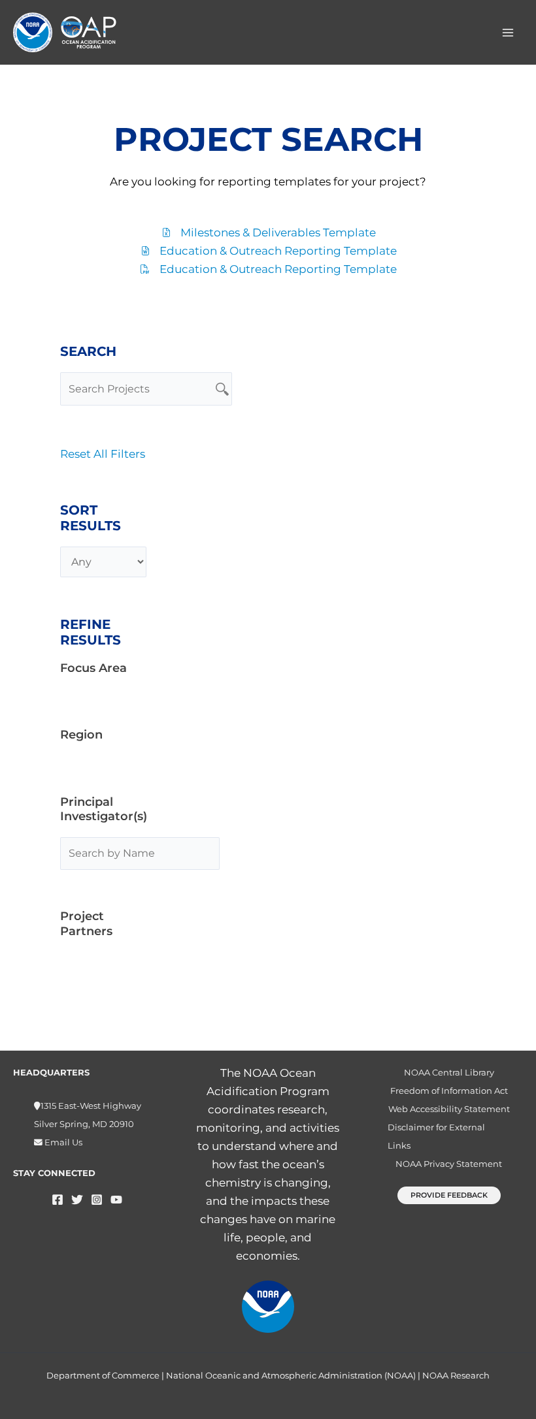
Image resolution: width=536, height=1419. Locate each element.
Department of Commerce (102, 1375)
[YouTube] (116, 1199)
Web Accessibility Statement (449, 1109)
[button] (449, 1195)
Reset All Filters (102, 453)
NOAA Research (456, 1375)
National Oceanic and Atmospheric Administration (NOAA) (291, 1375)
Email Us (62, 1142)
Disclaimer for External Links (436, 1137)
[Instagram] (97, 1199)
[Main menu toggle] (509, 33)
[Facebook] (57, 1199)
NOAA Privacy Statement (448, 1164)
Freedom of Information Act (449, 1091)
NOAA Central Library (449, 1072)
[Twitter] (77, 1199)
